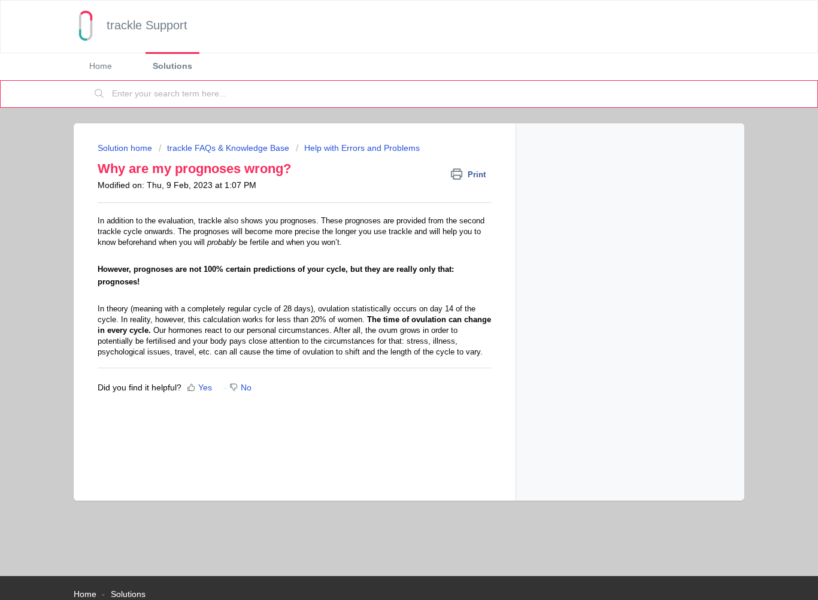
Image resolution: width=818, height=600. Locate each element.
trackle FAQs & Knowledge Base (228, 148)
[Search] (99, 94)
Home (100, 66)
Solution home (126, 148)
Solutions (172, 66)
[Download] (386, 141)
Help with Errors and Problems (362, 148)
